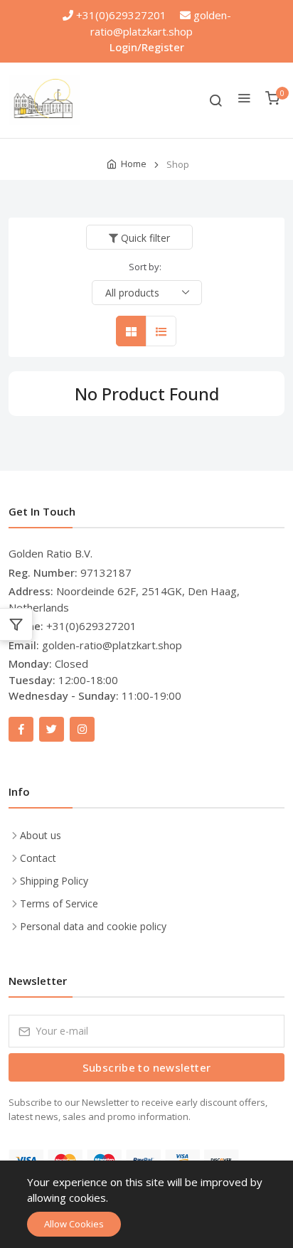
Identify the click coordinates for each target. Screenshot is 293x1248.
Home (133, 163)
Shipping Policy (54, 880)
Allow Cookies (74, 1223)
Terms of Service (59, 903)
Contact (38, 858)
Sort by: (145, 266)
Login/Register (147, 47)
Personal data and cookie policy (93, 926)
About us (40, 835)
